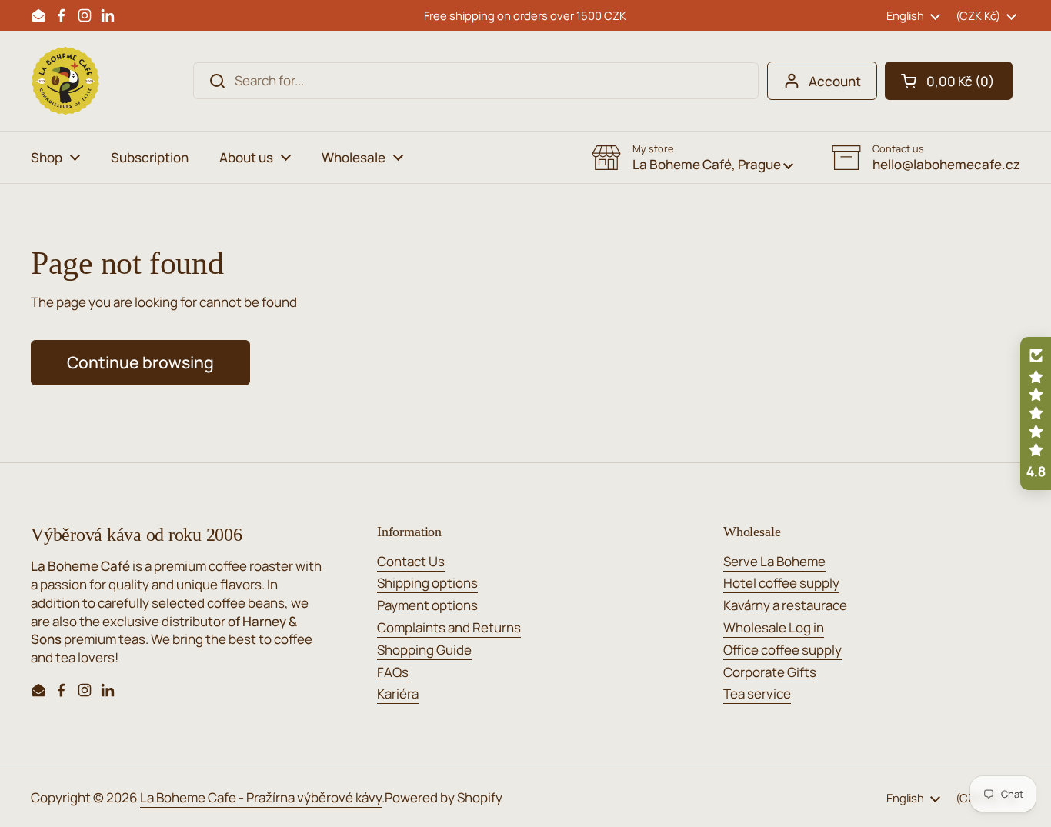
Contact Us (411, 561)
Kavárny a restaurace (785, 605)
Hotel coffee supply (781, 583)
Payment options (427, 605)
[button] (949, 81)
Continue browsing (140, 362)
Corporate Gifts (769, 672)
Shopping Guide (424, 650)
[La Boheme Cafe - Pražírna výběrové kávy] (65, 80)
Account (835, 81)
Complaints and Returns (449, 627)
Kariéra (398, 693)
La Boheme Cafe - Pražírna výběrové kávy (261, 797)
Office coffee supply (782, 650)
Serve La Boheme (774, 561)
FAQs (393, 672)
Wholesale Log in (773, 627)
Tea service (757, 693)
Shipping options (427, 583)
